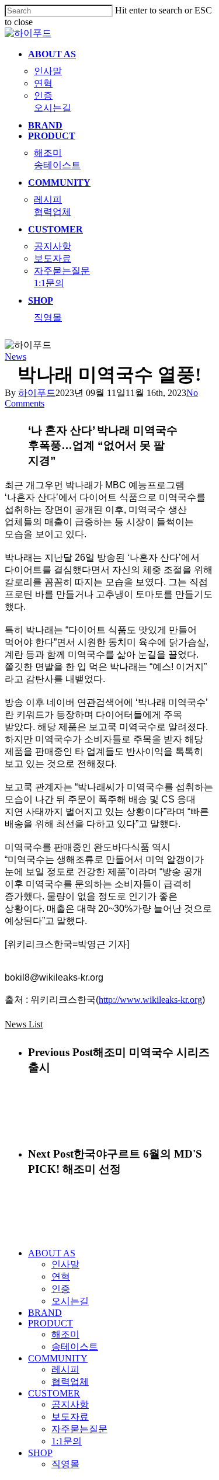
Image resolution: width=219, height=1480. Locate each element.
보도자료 (70, 1417)
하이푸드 (36, 393)
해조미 (65, 1334)
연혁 (60, 1276)
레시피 (65, 1369)
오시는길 (70, 1301)
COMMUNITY (58, 1358)
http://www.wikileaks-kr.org (150, 1000)
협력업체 (70, 1382)
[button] (24, 1024)
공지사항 (70, 1404)
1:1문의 (66, 1441)
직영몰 (65, 1464)
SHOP (40, 1453)
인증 (60, 1289)
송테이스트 (74, 1347)
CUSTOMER (54, 1393)
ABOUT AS (51, 1253)
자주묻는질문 (79, 1429)
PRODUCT (50, 1323)
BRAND (45, 1313)
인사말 (65, 1264)
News (15, 357)
